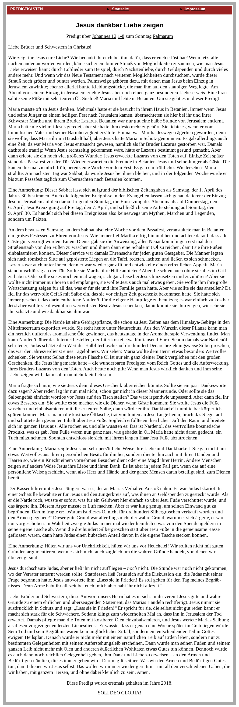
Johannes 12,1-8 (108, 36)
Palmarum (163, 36)
